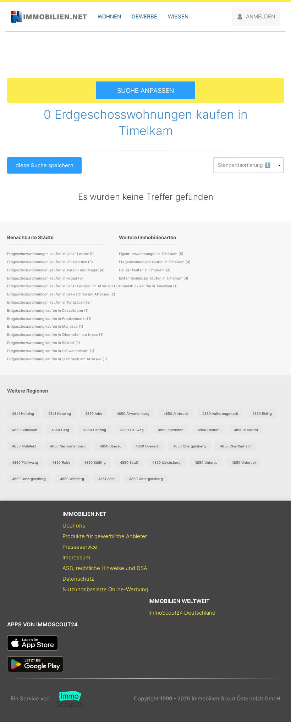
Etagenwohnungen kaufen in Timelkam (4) (155, 262)
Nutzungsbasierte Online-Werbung (105, 589)
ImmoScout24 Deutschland (181, 612)
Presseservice (79, 546)
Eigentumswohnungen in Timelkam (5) (151, 254)
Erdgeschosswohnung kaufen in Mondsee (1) (45, 326)
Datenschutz (78, 578)
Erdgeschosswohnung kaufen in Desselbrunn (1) (48, 310)
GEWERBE (144, 16)
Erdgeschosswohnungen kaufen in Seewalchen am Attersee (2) (61, 294)
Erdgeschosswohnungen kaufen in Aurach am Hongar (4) (56, 270)
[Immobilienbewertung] (66, 698)
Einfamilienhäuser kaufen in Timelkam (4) (153, 278)
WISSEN (178, 16)
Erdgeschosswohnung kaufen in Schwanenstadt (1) (50, 351)
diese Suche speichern (44, 165)
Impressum (76, 557)
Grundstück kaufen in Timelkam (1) (148, 286)
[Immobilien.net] (49, 17)
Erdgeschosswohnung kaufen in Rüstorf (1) (43, 342)
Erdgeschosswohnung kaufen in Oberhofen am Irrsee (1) (55, 334)
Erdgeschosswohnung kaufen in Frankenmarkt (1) (49, 318)
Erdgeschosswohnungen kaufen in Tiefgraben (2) (49, 302)
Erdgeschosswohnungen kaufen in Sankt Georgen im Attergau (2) (63, 286)
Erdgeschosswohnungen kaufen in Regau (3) (45, 278)
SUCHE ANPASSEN (145, 90)
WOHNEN (109, 16)
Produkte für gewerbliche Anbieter (104, 536)
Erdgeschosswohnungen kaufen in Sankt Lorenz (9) (51, 254)
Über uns (73, 525)
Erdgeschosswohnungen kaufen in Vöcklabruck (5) (50, 262)
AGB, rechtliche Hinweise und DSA (104, 568)
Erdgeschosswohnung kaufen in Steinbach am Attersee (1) (57, 359)
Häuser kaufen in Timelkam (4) (145, 270)
